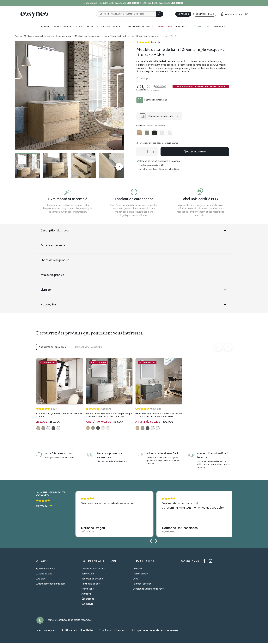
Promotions (165, 26)
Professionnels (140, 573)
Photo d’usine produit (55, 260)
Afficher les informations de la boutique (159, 169)
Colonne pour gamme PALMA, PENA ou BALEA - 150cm (59, 415)
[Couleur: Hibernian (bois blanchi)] (58, 428)
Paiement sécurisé (142, 583)
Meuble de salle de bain (93, 568)
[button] (246, 14)
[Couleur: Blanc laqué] (48, 428)
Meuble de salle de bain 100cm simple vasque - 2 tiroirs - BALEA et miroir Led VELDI (158, 415)
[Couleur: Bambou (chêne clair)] (38, 428)
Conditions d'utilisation (112, 630)
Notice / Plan (48, 305)
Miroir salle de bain (91, 583)
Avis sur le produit (52, 275)
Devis (135, 578)
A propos (86, 593)
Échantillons (201, 26)
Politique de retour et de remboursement (155, 630)
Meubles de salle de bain (36, 36)
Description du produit (55, 231)
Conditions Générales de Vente (149, 588)
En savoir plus (143, 78)
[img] (55, 500)
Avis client (41, 578)
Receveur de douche (92, 578)
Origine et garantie (52, 245)
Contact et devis (205, 14)
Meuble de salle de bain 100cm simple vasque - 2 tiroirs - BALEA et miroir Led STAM (109, 415)
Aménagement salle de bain (50, 583)
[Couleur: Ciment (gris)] (43, 428)
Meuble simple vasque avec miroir (92, 36)
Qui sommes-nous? (46, 568)
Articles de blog (44, 573)
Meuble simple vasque (62, 36)
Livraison (46, 290)
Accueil (19, 36)
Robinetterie (88, 573)
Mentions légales (46, 630)
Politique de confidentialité (77, 630)
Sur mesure (220, 26)
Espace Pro (183, 14)
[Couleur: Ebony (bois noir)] (53, 428)
